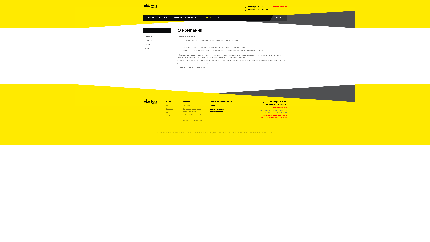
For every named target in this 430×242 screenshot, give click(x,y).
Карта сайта (249, 134)
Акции (147, 49)
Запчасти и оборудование (192, 120)
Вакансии (148, 40)
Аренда (279, 17)
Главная (150, 17)
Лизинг (147, 44)
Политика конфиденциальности (275, 115)
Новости (148, 36)
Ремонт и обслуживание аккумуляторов (220, 110)
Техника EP (187, 105)
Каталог (163, 17)
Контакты (222, 17)
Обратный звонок (280, 6)
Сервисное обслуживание (186, 17)
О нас (208, 17)
